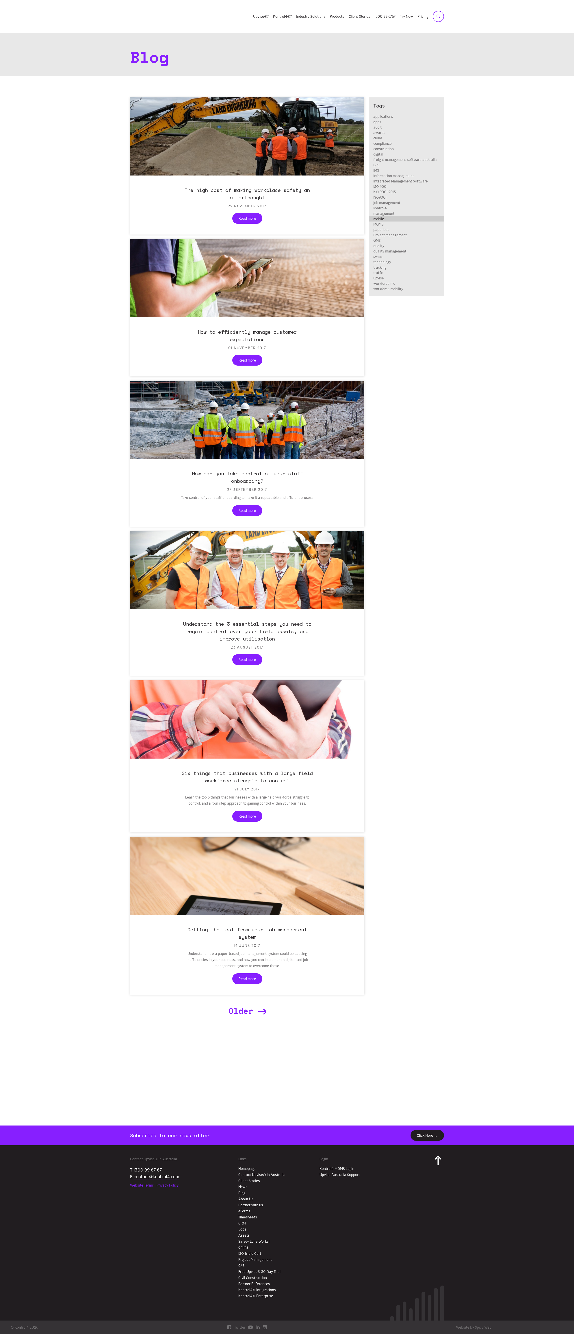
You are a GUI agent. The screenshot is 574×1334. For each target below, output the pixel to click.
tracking (379, 267)
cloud (377, 138)
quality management (389, 251)
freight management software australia (405, 159)
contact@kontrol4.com (156, 1177)
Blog (241, 1193)
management (383, 213)
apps (377, 122)
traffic (378, 272)
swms (378, 256)
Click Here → (427, 1135)
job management (386, 202)
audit (377, 127)
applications (383, 116)
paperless (381, 229)
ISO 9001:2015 (384, 192)
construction (383, 149)
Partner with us (250, 1205)
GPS (376, 165)
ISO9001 (380, 197)
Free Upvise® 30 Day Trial (259, 1271)
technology (382, 262)
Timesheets (247, 1217)
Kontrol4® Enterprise (255, 1296)
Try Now (406, 16)
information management (393, 175)
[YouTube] (250, 1327)
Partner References (254, 1283)
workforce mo (384, 283)
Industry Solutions (310, 16)
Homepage (247, 1168)
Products (337, 16)
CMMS (243, 1247)
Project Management (390, 235)
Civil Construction (252, 1277)
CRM (242, 1223)
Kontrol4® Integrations (257, 1290)
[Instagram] (265, 1327)
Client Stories (359, 16)
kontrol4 (380, 208)
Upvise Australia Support (340, 1174)
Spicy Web (483, 1327)
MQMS (378, 224)
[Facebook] (229, 1327)
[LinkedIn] (257, 1327)
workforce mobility (388, 289)
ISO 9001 (380, 186)
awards (379, 132)
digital (378, 154)
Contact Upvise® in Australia (261, 1174)
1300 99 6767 (385, 16)
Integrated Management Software (400, 181)
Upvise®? (261, 16)
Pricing (422, 16)
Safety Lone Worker (254, 1241)
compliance (382, 143)
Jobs (242, 1229)
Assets (244, 1235)
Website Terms (142, 1185)
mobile (378, 219)
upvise (378, 278)
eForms (244, 1211)
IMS (376, 170)
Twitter (240, 1327)
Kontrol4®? (282, 16)
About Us (245, 1199)
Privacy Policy (167, 1185)
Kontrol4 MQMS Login (337, 1168)
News (242, 1187)
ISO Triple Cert (249, 1253)
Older (243, 1011)
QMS (377, 240)
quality (378, 246)
